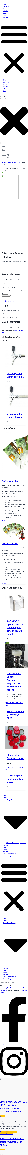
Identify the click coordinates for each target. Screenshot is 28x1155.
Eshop (5, 9)
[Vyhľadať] (0, 143)
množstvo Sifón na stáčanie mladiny (12, 291)
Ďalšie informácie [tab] (10, 301)
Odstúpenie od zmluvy (9, 853)
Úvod (4, 4)
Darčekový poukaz (10, 481)
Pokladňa (5, 849)
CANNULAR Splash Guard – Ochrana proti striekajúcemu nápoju (15, 627)
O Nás (5, 13)
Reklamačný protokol (9, 856)
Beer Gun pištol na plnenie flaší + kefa (15, 779)
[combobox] (9, 99)
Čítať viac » (5, 521)
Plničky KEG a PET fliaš (13, 162)
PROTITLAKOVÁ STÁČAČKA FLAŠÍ (15, 714)
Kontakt (5, 17)
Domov (4, 162)
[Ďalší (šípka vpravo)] (2, 1154)
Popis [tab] (6, 299)
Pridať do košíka (6, 295)
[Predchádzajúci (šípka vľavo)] (0, 1154)
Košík (4, 847)
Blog (4, 15)
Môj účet (5, 11)
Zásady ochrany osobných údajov (16, 843)
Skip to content (4, 1)
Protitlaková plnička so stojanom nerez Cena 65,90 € (12, 1141)
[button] (14, 49)
